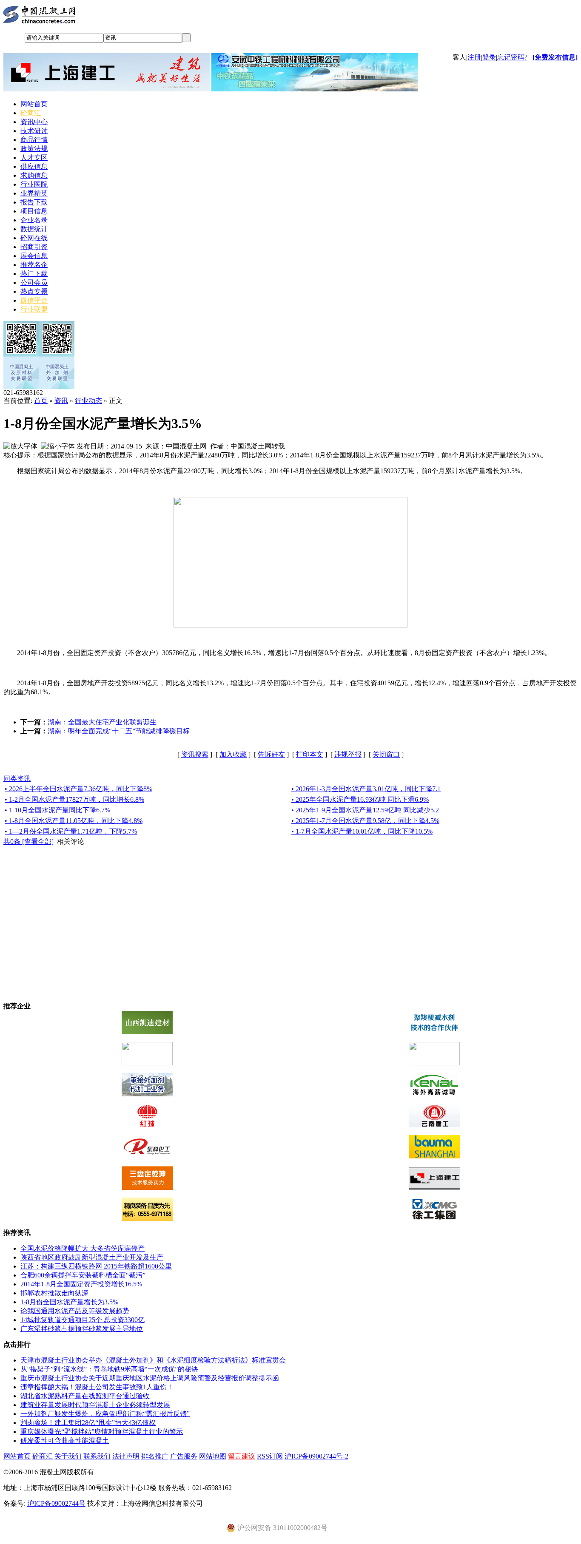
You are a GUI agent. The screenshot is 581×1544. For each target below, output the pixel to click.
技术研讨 (34, 130)
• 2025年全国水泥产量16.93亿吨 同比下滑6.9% (360, 799)
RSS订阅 (270, 1456)
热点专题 (34, 291)
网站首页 (34, 104)
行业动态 (88, 400)
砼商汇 (30, 112)
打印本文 (309, 754)
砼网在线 (34, 237)
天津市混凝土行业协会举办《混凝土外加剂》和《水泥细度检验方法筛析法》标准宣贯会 (153, 1360)
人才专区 (34, 157)
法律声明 (126, 1456)
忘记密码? (512, 57)
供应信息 (34, 166)
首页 (41, 400)
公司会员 (34, 282)
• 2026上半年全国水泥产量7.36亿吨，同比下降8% (78, 788)
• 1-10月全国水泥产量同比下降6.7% (57, 810)
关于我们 (68, 1456)
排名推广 (154, 1456)
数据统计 (34, 229)
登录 (489, 57)
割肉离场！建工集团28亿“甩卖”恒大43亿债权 (88, 1422)
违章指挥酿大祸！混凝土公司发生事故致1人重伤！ (97, 1387)
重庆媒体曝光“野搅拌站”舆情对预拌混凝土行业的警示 (101, 1431)
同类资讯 (17, 778)
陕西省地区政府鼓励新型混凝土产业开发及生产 (91, 1257)
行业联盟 (34, 309)
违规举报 (348, 754)
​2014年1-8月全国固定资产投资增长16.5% (81, 1284)
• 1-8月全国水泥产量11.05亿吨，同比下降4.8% (73, 820)
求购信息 (34, 175)
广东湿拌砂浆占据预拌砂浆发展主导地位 (81, 1328)
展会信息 (34, 255)
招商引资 (34, 246)
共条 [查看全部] (28, 841)
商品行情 (34, 139)
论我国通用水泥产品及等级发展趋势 (74, 1310)
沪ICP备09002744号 (56, 1503)
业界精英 (34, 193)
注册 (474, 57)
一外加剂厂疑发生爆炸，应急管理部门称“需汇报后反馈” (105, 1413)
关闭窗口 (386, 754)
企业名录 (34, 220)
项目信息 (34, 211)
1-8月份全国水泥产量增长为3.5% (69, 1302)
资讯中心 (34, 121)
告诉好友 (271, 754)
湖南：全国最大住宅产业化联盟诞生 (102, 722)
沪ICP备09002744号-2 (316, 1456)
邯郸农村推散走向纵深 (54, 1293)
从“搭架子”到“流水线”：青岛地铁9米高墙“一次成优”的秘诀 (109, 1369)
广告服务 (183, 1456)
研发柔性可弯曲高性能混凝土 (64, 1440)
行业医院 (34, 184)
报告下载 (34, 202)
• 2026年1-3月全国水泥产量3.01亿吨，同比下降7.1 (366, 788)
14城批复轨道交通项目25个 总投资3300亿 (82, 1319)
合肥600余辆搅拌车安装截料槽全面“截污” (82, 1275)
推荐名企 (34, 264)
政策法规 (34, 148)
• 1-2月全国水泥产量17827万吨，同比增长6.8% (74, 799)
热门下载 (34, 273)
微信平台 (34, 300)
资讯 (61, 400)
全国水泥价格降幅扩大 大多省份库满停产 (82, 1248)
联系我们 (97, 1456)
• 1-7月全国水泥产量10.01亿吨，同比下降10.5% (362, 831)
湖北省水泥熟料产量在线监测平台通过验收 (85, 1395)
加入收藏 (233, 754)
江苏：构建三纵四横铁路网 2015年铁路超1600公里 (96, 1266)
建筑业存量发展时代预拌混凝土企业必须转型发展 (95, 1404)
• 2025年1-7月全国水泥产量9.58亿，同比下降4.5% (365, 820)
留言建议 (241, 1456)
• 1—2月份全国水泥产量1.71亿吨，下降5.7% (71, 831)
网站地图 (212, 1456)
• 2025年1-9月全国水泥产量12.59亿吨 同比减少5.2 (365, 810)
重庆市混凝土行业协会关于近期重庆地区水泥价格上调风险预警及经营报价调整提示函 (149, 1378)
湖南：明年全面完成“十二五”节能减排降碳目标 (119, 731)
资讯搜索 (194, 754)
